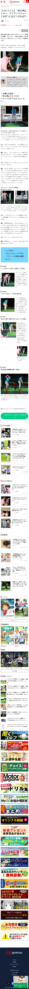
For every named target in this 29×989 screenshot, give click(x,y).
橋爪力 (17, 25)
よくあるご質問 (14, 972)
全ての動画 (14, 671)
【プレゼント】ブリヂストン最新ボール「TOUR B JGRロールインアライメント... (17, 719)
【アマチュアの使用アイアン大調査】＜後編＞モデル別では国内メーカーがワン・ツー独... (17, 680)
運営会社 (14, 966)
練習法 (20, 25)
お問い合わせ (14, 974)
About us (14, 959)
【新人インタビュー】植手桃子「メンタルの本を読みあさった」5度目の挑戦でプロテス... (17, 706)
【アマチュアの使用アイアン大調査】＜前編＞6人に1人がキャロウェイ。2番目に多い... (17, 687)
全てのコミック (14, 620)
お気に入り (25, 30)
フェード (13, 25)
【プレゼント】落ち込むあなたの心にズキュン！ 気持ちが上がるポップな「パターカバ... (17, 699)
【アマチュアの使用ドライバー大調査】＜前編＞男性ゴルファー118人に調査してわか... (17, 693)
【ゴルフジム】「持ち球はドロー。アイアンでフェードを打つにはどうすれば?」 (14, 13)
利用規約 (14, 962)
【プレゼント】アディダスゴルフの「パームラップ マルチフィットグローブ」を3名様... (17, 725)
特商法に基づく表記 (14, 970)
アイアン (9, 25)
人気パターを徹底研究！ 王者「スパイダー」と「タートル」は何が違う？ (17, 712)
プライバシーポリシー (14, 964)
